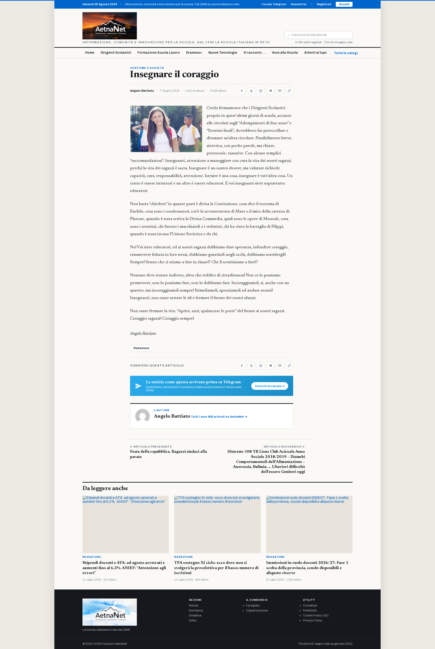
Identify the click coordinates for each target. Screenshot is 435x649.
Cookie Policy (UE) (316, 615)
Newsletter (299, 4)
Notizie (193, 605)
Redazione (141, 348)
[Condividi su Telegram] (270, 91)
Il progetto (253, 605)
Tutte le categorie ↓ (350, 53)
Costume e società (147, 68)
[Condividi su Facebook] (242, 91)
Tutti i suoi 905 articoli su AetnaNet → (219, 416)
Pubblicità (310, 610)
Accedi (344, 4)
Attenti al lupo (315, 52)
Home (89, 52)
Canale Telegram (274, 4)
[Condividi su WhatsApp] (261, 91)
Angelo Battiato (142, 90)
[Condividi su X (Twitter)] (251, 91)
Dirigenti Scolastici (116, 52)
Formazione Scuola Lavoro (159, 52)
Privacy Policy (312, 620)
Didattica (195, 615)
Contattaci (310, 605)
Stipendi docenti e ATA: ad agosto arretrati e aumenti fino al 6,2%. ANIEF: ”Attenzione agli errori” (124, 568)
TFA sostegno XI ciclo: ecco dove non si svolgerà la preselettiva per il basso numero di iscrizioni (216, 568)
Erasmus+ (194, 52)
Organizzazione (257, 610)
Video (193, 620)
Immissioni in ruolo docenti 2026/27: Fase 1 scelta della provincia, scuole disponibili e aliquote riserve (307, 568)
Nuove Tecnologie (222, 52)
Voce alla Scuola (285, 52)
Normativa (196, 610)
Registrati (324, 4)
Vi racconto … (255, 52)
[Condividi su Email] (280, 91)
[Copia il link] (289, 91)
